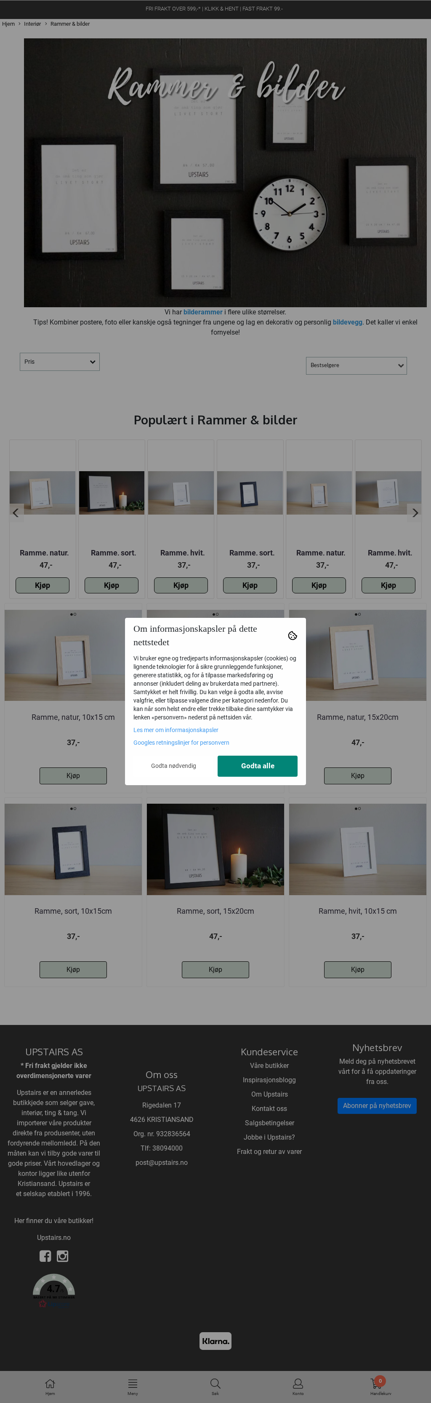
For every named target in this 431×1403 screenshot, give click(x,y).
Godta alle (257, 766)
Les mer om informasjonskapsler (175, 730)
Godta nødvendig (173, 765)
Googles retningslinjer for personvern (181, 742)
